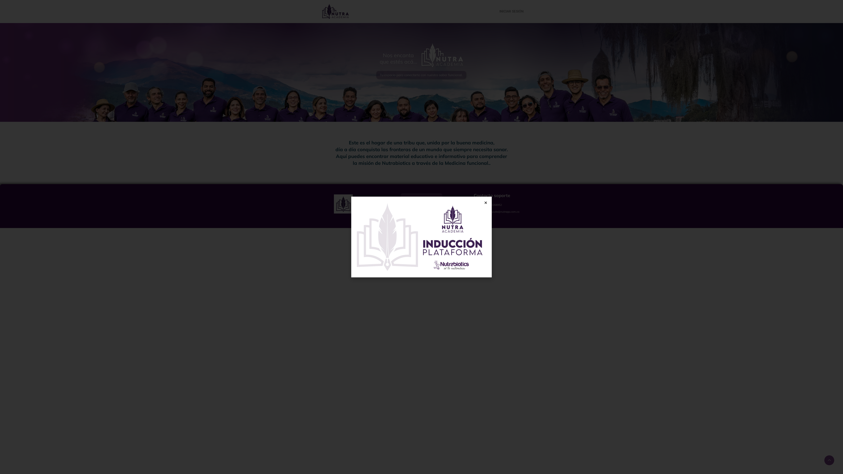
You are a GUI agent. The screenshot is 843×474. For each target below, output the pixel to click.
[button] (485, 202)
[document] (421, 237)
